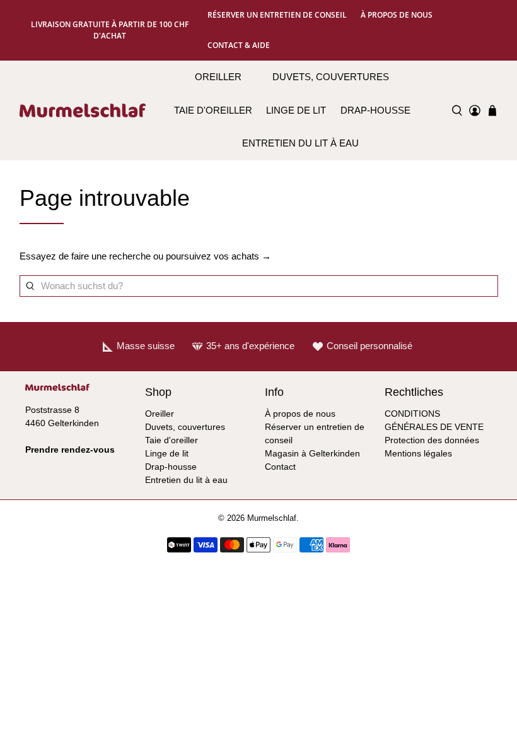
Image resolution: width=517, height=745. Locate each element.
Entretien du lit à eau (300, 143)
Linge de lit (296, 110)
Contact (280, 467)
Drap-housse (375, 110)
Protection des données (432, 440)
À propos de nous (397, 14)
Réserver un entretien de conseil (277, 14)
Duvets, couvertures (330, 76)
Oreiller (218, 76)
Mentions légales (418, 453)
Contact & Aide (238, 45)
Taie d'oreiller (213, 110)
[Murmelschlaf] (83, 110)
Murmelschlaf (271, 518)
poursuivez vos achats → (218, 256)
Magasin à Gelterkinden (312, 453)
